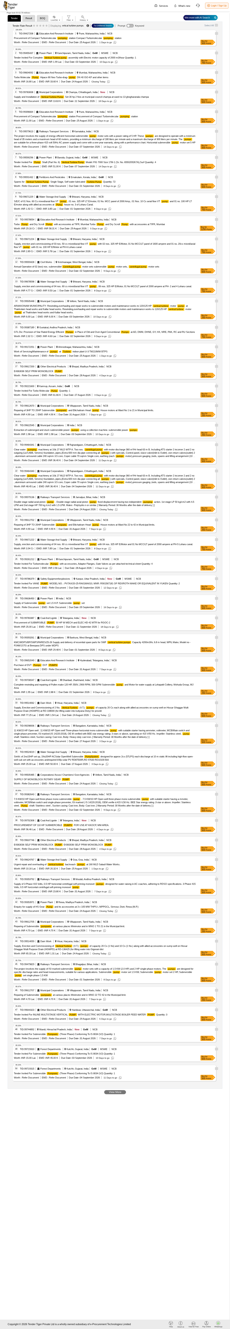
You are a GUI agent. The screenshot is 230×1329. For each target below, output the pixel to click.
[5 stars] (46, 26)
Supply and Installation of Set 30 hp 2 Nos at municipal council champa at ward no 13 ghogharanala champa (81, 97)
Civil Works (46, 262)
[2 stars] (37, 26)
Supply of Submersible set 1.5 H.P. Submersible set (49, 603)
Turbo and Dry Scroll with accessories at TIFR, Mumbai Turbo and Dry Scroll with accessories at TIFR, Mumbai (89, 224)
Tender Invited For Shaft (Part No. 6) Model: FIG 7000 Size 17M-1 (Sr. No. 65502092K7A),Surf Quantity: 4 (85, 162)
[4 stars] (43, 26)
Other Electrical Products (53, 366)
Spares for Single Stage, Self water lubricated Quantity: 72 (64, 181)
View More (115, 1092)
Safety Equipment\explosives (55, 578)
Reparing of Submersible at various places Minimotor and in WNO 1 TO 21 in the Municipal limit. (69, 926)
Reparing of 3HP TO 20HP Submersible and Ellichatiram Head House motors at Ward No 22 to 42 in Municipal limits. (84, 524)
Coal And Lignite (48, 618)
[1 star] (34, 26)
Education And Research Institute (56, 33)
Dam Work (45, 703)
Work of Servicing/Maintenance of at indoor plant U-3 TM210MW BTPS (60, 351)
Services (163, 6)
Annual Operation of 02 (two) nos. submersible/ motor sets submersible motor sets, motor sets (86, 266)
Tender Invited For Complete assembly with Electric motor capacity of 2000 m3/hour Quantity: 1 (75, 57)
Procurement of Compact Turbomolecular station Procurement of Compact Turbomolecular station (76, 116)
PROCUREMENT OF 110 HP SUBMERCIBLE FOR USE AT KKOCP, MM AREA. (61, 825)
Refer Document (30, 42)
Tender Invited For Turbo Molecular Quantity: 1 (42, 390)
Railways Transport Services (54, 131)
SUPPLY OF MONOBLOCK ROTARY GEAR (41, 779)
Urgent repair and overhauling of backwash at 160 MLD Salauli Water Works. (67, 864)
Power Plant (45, 53)
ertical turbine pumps (73, 25)
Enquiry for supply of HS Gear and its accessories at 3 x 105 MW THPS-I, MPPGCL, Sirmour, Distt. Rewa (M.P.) (76, 906)
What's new (184, 6)
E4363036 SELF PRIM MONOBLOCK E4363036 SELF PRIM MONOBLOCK (62, 844)
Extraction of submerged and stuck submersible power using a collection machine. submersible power (75, 430)
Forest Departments (50, 1049)
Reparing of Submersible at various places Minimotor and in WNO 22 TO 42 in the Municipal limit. (70, 995)
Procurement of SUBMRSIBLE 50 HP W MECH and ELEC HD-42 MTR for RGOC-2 (62, 622)
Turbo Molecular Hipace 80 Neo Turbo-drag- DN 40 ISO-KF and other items (61, 77)
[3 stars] (40, 26)
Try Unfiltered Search (103, 26)
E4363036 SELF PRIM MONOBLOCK (38, 371)
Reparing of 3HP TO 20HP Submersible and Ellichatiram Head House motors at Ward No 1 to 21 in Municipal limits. (84, 410)
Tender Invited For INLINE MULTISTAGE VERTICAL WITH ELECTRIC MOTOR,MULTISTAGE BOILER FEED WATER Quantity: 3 (90, 1014)
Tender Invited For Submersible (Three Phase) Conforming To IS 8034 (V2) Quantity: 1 (64, 1034)
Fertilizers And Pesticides (52, 177)
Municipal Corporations (51, 92)
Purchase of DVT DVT (35, 665)
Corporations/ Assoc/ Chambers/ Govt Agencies (64, 774)
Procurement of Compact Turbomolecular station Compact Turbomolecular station (67, 38)
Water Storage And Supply (52, 196)
